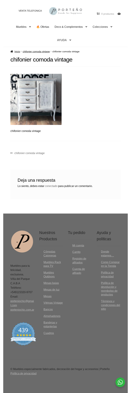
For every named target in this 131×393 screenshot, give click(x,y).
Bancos (48, 309)
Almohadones (51, 316)
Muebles (21, 26)
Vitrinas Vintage (53, 302)
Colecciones (100, 26)
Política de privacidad (23, 373)
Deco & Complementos (69, 26)
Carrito (76, 252)
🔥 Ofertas (42, 26)
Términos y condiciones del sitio (110, 305)
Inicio (17, 51)
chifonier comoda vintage (36, 51)
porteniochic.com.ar (22, 309)
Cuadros (48, 333)
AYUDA (62, 40)
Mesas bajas (51, 283)
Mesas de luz (51, 289)
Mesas (47, 296)
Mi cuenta (78, 245)
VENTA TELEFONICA (30, 10)
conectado (51, 186)
